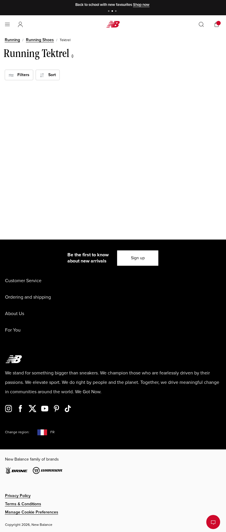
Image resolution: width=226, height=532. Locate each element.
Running (12, 39)
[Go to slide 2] (113, 11)
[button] (20, 24)
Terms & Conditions (23, 503)
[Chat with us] (213, 522)
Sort (50, 74)
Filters (21, 74)
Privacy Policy (18, 495)
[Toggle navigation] (7, 24)
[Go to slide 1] (109, 11)
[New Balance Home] (113, 24)
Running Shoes (40, 39)
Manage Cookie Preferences (31, 512)
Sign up (138, 257)
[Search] (201, 24)
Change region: (17, 432)
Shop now (141, 4)
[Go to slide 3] (116, 11)
